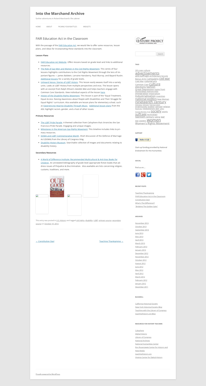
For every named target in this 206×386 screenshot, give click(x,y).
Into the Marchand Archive (60, 13)
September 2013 (142, 230)
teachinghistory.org (143, 354)
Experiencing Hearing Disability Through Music (65, 105)
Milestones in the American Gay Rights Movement (64, 129)
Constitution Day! (45, 241)
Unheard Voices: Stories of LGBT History (59, 82)
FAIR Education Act (67, 45)
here (103, 92)
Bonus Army (141, 79)
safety (162, 109)
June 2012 (139, 267)
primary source (105, 220)
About (49, 26)
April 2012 (139, 273)
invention (160, 96)
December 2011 (141, 287)
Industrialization (145, 96)
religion (166, 106)
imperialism (154, 93)
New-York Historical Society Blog (148, 307)
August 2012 (140, 263)
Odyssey (146, 105)
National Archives (142, 340)
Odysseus (138, 105)
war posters (140, 120)
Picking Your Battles (67, 26)
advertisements (147, 73)
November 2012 (142, 256)
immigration (141, 93)
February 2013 (141, 246)
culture (154, 84)
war (163, 116)
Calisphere (139, 330)
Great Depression (144, 89)
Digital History (141, 334)
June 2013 (139, 233)
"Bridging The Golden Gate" (146, 206)
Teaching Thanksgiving (111, 241)
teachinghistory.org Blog (145, 313)
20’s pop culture (142, 70)
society (156, 111)
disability (89, 220)
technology (152, 114)
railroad (158, 106)
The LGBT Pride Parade (51, 122)
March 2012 (140, 277)
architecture (155, 76)
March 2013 (140, 243)
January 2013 (140, 250)
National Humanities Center (146, 344)
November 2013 (142, 223)
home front (160, 89)
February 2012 (141, 280)
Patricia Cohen (155, 105)
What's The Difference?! (145, 203)
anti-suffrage (142, 75)
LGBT (96, 220)
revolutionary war (151, 108)
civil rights (80, 220)
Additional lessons (49, 79)
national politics (146, 99)
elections (140, 86)
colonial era (150, 81)
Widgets (87, 26)
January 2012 (140, 283)
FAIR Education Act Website (53, 62)
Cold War (139, 81)
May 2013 (139, 236)
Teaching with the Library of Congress (150, 310)
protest (151, 106)
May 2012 (139, 270)
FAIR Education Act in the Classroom (150, 196)
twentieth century (144, 116)
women (154, 120)
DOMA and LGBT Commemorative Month (60, 136)
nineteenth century (150, 102)
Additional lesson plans (100, 105)
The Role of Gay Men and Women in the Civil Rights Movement (70, 69)
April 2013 (139, 240)
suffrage (141, 114)
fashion (150, 86)
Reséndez (138, 109)
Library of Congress (143, 337)
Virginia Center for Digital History (148, 357)
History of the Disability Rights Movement (60, 95)
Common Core (142, 84)
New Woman (163, 99)
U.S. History (61, 220)
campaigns (153, 78)
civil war (164, 78)
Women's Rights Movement (152, 123)
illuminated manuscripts (146, 91)
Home (38, 26)
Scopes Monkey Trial (142, 112)
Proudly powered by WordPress (48, 374)
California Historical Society (146, 303)
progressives (141, 106)
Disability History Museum (53, 142)
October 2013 (140, 226)
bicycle (164, 76)
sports (165, 111)
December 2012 (141, 253)
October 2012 (140, 260)
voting (157, 117)
